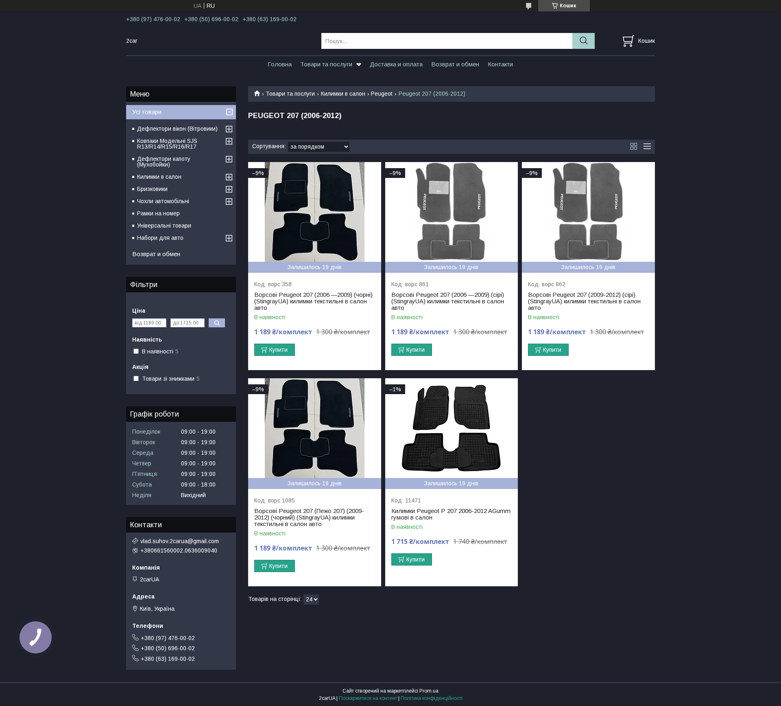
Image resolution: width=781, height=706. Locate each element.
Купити (278, 349)
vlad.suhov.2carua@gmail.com (179, 541)
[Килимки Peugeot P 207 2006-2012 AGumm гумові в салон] (451, 428)
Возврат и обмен (455, 64)
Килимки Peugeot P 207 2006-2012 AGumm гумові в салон (450, 514)
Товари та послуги (326, 64)
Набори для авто (160, 238)
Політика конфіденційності (431, 698)
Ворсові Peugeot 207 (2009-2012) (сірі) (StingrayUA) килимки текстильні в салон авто (584, 301)
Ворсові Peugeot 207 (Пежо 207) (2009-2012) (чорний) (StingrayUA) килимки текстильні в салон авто (309, 517)
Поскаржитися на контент (368, 698)
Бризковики (152, 189)
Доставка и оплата (396, 64)
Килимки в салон (343, 93)
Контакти (500, 64)
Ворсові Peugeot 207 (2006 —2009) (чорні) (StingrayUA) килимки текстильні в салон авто (313, 301)
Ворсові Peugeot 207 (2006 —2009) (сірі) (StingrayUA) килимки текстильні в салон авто (447, 301)
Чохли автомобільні (163, 201)
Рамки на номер (158, 213)
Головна (280, 64)
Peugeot (382, 93)
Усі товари (146, 111)
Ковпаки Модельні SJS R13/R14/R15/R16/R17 (167, 144)
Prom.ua (428, 691)
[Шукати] (583, 41)
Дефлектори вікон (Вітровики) (177, 128)
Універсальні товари (164, 225)
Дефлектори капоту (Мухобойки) (163, 162)
